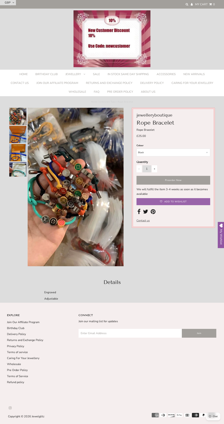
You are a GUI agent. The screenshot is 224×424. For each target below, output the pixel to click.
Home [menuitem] (23, 74)
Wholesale (14, 364)
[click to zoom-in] (118, 113)
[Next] (42, 113)
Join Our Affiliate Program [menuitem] (57, 83)
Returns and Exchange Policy (25, 340)
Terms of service (17, 352)
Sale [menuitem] (96, 74)
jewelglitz (38, 416)
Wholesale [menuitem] (77, 92)
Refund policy (15, 382)
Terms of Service (17, 376)
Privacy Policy (15, 346)
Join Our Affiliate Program (23, 322)
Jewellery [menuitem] (73, 74)
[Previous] (33, 113)
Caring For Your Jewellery (23, 358)
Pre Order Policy (17, 370)
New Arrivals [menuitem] (194, 74)
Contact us (143, 221)
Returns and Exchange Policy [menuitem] (109, 83)
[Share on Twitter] (145, 213)
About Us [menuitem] (148, 92)
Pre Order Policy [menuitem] (120, 92)
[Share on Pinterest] (153, 213)
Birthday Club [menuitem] (46, 74)
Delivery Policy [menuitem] (152, 83)
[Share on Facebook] (139, 213)
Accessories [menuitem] (166, 74)
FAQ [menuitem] (96, 92)
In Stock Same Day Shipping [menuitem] (128, 74)
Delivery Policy (16, 334)
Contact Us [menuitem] (20, 83)
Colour (140, 145)
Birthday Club (15, 328)
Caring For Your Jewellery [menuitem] (192, 83)
